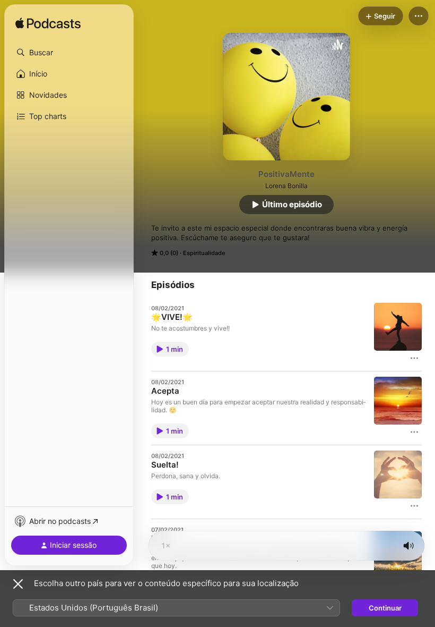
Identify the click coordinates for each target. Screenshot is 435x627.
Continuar (385, 608)
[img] (48, 24)
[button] (69, 53)
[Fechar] (18, 584)
